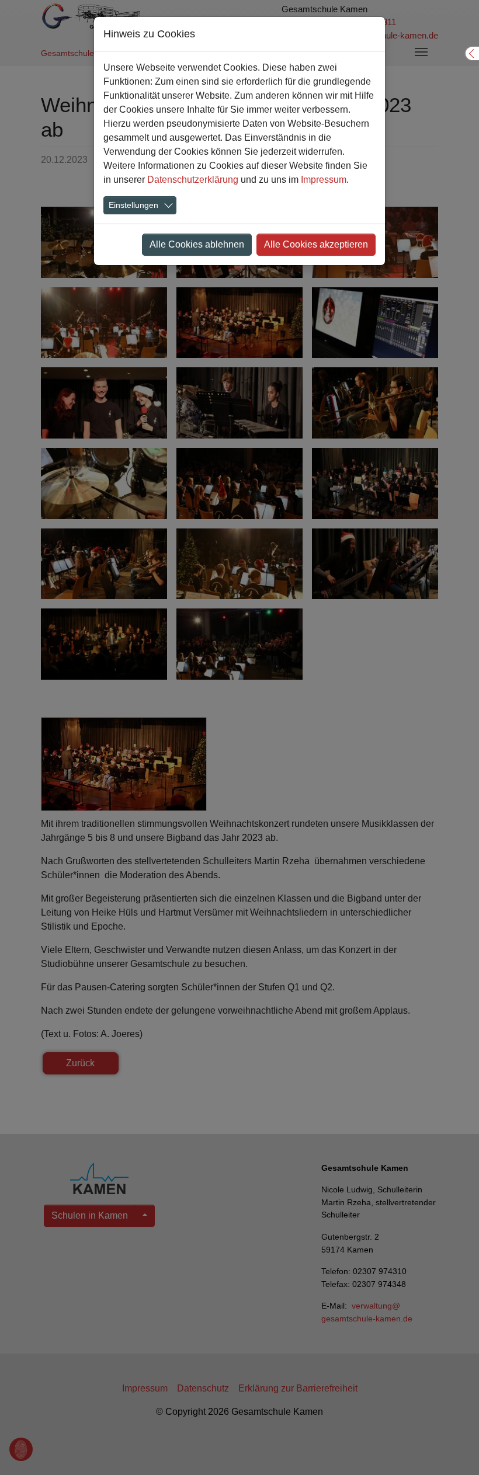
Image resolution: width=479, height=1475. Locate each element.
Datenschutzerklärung (192, 180)
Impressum (323, 180)
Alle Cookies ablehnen (197, 244)
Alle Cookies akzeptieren (316, 244)
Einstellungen (133, 205)
